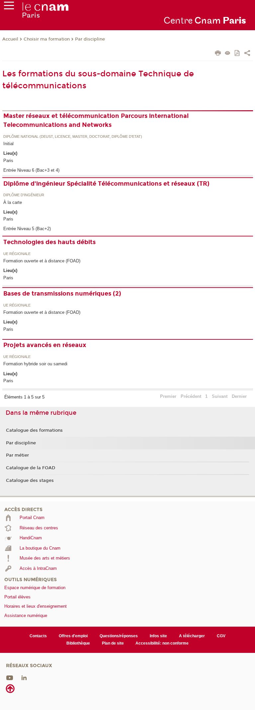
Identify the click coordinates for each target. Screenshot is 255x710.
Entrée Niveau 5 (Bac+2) (27, 228)
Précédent (191, 396)
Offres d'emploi (73, 636)
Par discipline (90, 39)
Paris (8, 160)
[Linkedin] (24, 677)
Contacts (38, 636)
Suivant (219, 396)
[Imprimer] (218, 53)
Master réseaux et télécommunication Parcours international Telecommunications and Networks (96, 120)
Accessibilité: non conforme (162, 643)
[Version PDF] (237, 53)
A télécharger (192, 636)
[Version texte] (227, 53)
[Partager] (247, 53)
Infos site (158, 636)
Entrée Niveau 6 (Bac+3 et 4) (31, 170)
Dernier (239, 396)
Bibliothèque (78, 643)
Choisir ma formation (47, 39)
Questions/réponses (119, 636)
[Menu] (9, 7)
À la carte (12, 202)
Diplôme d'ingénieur (23, 195)
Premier (168, 396)
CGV (221, 636)
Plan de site (113, 643)
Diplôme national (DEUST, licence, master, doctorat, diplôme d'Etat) (72, 137)
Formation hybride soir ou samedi (35, 363)
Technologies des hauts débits (49, 242)
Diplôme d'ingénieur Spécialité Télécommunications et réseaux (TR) (106, 183)
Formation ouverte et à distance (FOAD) (41, 260)
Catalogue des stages (30, 480)
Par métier (17, 455)
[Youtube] (9, 677)
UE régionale (17, 254)
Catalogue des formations (34, 430)
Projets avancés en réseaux (44, 345)
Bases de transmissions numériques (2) (62, 293)
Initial (8, 143)
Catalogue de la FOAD (30, 468)
